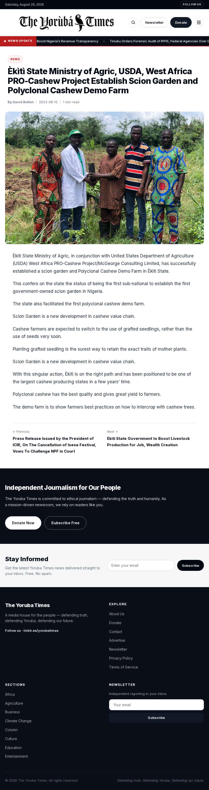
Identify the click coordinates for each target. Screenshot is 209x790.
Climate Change (18, 721)
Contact (115, 631)
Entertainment (16, 756)
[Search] (133, 22)
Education (13, 747)
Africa (10, 694)
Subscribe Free (65, 523)
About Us (116, 614)
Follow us (192, 4)
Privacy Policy (121, 658)
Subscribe (190, 565)
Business (12, 712)
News (15, 59)
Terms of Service (123, 667)
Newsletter (154, 22)
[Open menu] (199, 22)
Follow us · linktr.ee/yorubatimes (32, 630)
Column (11, 730)
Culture (11, 738)
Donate (181, 22)
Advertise (117, 640)
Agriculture (14, 703)
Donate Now (23, 523)
